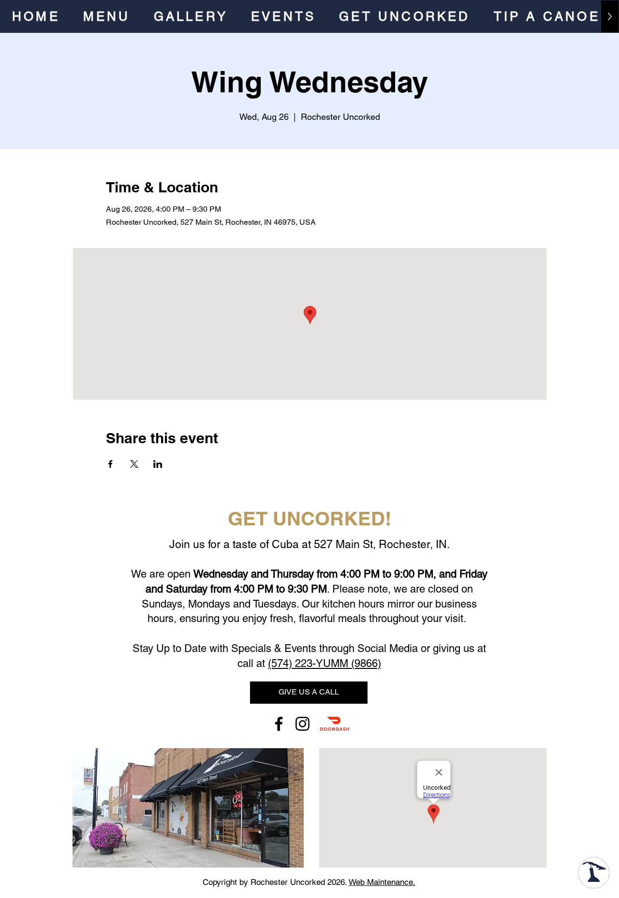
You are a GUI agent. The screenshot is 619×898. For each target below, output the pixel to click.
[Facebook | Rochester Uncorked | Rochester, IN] (278, 723)
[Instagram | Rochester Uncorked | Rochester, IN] (302, 723)
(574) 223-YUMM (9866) (324, 663)
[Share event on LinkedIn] (157, 464)
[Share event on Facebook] (110, 464)
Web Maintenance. (382, 882)
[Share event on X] (134, 464)
